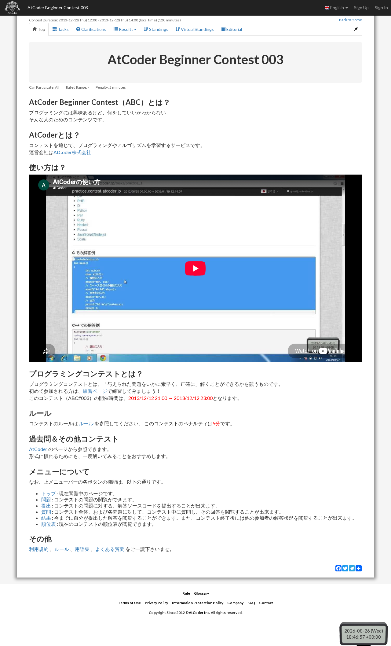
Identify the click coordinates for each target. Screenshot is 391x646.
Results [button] (125, 29)
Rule (186, 593)
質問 (46, 512)
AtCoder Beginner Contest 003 (57, 7)
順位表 (48, 524)
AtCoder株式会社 (72, 152)
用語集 (82, 549)
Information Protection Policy (197, 602)
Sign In (381, 7)
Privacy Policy (156, 602)
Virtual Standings (197, 29)
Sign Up (361, 7)
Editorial (233, 29)
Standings (158, 29)
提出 (46, 505)
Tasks (63, 29)
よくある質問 (110, 549)
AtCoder (38, 449)
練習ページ (95, 391)
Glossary (201, 593)
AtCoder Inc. (199, 612)
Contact (266, 602)
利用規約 (39, 549)
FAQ (251, 602)
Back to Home (350, 19)
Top (41, 29)
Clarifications (93, 29)
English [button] (337, 7)
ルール (86, 423)
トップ (48, 493)
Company (235, 602)
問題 (46, 499)
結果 (46, 518)
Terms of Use (129, 602)
